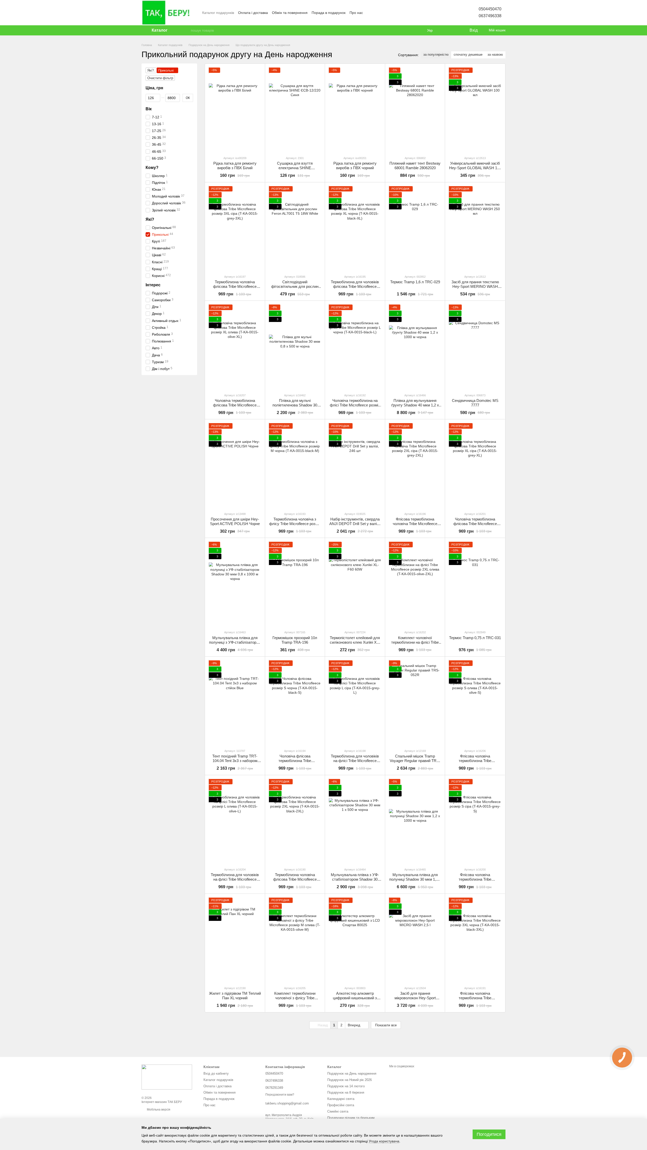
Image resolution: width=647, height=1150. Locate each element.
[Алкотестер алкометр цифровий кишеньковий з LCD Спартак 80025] (355, 940)
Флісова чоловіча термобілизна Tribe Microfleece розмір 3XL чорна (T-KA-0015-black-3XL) (475, 1000)
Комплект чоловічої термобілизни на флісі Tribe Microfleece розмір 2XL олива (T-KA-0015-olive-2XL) (415, 645)
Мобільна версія (158, 1109)
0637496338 (490, 16)
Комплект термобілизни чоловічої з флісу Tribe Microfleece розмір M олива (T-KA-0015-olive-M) (294, 1000)
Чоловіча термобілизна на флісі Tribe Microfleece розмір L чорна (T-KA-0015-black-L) (355, 405)
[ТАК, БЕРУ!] (167, 1077)
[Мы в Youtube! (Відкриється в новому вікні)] (376, 13)
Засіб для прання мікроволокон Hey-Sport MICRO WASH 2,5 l (415, 998)
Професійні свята (340, 1105)
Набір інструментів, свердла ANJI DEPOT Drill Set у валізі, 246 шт (354, 523)
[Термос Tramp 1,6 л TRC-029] (415, 228)
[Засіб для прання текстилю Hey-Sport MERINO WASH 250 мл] (475, 228)
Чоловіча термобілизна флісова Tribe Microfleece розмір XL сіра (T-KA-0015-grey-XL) (475, 526)
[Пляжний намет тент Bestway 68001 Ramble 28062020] (415, 110)
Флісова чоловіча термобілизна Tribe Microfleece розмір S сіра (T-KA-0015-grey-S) (475, 882)
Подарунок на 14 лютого (346, 1086)
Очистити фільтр (160, 78)
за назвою (495, 54)
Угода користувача (384, 1141)
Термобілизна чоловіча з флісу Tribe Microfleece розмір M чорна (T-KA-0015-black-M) (295, 523)
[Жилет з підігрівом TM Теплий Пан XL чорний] (235, 940)
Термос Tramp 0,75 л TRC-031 (475, 638)
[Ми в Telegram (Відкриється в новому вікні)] (388, 13)
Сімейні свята (337, 1111)
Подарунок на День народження (351, 1073)
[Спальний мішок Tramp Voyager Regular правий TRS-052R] (415, 702)
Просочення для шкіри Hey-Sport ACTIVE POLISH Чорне (235, 521)
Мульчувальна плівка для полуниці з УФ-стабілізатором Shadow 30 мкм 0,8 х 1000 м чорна (235, 645)
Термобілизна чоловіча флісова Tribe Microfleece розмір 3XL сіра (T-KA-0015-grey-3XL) (235, 289)
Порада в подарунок (328, 13)
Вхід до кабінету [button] (216, 1073)
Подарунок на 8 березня (345, 1092)
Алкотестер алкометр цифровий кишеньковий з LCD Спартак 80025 (355, 998)
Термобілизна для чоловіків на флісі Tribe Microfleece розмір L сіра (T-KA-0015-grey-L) (355, 763)
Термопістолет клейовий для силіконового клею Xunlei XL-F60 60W (355, 642)
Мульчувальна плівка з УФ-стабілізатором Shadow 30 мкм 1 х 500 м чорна (355, 879)
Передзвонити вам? (279, 1094)
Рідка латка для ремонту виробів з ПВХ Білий (235, 165)
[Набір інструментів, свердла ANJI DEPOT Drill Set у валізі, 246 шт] (355, 465)
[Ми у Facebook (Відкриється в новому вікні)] (370, 13)
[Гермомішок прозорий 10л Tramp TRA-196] (295, 584)
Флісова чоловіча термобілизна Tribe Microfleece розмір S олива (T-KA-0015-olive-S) (475, 763)
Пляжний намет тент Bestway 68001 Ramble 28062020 (415, 165)
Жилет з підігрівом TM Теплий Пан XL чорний (235, 995)
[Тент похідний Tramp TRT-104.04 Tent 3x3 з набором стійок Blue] (235, 702)
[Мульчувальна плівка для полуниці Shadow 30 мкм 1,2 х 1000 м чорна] (415, 821)
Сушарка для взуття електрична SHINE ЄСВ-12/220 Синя (295, 168)
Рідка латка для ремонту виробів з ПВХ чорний (355, 165)
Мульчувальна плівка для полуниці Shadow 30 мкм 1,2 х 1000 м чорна (415, 879)
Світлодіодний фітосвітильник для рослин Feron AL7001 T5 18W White (294, 286)
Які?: (151, 70)
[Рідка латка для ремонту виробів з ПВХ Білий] (235, 110)
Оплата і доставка (253, 13)
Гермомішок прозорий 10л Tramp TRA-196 (294, 640)
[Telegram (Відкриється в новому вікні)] (400, 13)
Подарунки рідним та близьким (351, 1118)
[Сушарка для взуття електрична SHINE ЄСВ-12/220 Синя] (295, 110)
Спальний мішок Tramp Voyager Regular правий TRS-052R (415, 760)
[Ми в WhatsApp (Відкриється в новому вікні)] (394, 13)
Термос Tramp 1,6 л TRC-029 (415, 282)
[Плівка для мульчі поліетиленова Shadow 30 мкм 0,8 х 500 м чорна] (295, 347)
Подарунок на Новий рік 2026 (349, 1080)
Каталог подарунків (218, 13)
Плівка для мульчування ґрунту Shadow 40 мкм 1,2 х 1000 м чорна (415, 405)
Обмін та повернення (290, 13)
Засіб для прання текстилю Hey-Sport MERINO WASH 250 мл (475, 286)
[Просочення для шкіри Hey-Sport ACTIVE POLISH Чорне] (235, 465)
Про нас (356, 13)
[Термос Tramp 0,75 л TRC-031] (475, 584)
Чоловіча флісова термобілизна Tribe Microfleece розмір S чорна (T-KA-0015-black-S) (295, 763)
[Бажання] (454, 30)
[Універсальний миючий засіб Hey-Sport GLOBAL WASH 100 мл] (475, 110)
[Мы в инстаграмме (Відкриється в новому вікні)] (382, 13)
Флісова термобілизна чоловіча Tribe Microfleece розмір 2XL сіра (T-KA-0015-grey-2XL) (415, 526)
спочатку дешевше (468, 54)
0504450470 (490, 9)
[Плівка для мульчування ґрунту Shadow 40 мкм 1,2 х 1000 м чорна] (415, 347)
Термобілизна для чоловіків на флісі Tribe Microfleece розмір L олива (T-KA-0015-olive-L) (235, 882)
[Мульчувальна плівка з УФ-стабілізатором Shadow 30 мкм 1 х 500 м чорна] (355, 821)
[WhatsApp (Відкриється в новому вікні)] (406, 13)
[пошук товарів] (187, 30)
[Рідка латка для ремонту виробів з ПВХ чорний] (355, 110)
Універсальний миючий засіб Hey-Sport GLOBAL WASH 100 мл (475, 168)
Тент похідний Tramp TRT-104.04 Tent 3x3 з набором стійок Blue (234, 760)
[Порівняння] (444, 30)
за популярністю (436, 54)
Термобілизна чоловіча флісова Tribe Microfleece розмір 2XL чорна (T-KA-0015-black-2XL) (294, 882)
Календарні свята (340, 1099)
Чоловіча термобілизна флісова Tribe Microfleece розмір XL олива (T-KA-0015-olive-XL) (234, 407)
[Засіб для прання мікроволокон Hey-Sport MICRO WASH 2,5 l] (415, 940)
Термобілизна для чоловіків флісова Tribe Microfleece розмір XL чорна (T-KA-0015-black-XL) (355, 289)
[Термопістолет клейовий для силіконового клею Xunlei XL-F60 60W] (355, 584)
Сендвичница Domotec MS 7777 (475, 402)
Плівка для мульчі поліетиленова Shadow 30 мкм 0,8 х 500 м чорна (294, 405)
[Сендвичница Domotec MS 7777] (475, 347)
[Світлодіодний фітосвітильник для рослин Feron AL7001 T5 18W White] (295, 228)
